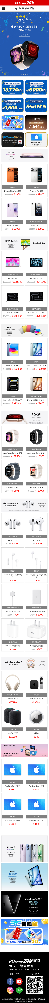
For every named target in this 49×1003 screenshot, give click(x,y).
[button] (18, 74)
